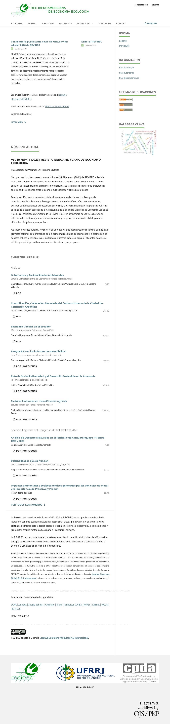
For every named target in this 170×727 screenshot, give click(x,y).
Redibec (121, 23)
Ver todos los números (26, 504)
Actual (32, 23)
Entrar (155, 4)
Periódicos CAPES (73, 605)
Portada (17, 23)
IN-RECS (16, 609)
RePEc (87, 605)
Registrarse (141, 4)
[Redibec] (85, 682)
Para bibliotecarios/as (129, 78)
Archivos (48, 23)
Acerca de (84, 23)
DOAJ (14, 605)
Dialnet (96, 605)
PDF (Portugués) (26, 366)
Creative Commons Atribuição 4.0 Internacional (64, 638)
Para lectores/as (126, 68)
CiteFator (50, 605)
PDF (18, 293)
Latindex (22, 605)
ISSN (59, 605)
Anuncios (65, 23)
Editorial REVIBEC (91, 41)
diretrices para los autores (57, 107)
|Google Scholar (35, 605)
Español (123, 41)
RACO (105, 605)
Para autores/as (126, 73)
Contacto (104, 23)
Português (124, 46)
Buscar (152, 23)
